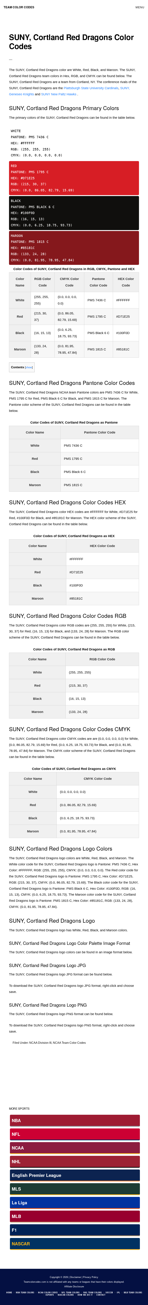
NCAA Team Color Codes (69, 1042)
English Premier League (36, 1175)
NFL (16, 1134)
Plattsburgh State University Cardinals (91, 88)
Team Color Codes (19, 7)
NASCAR (21, 1243)
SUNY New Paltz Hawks (58, 94)
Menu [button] (140, 7)
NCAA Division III (40, 1042)
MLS (16, 1189)
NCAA (18, 1148)
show (29, 367)
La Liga (19, 1202)
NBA (16, 1120)
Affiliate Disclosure (74, 1286)
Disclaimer (75, 1277)
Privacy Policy (90, 1277)
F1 (14, 1230)
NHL (16, 1161)
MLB (16, 1216)
